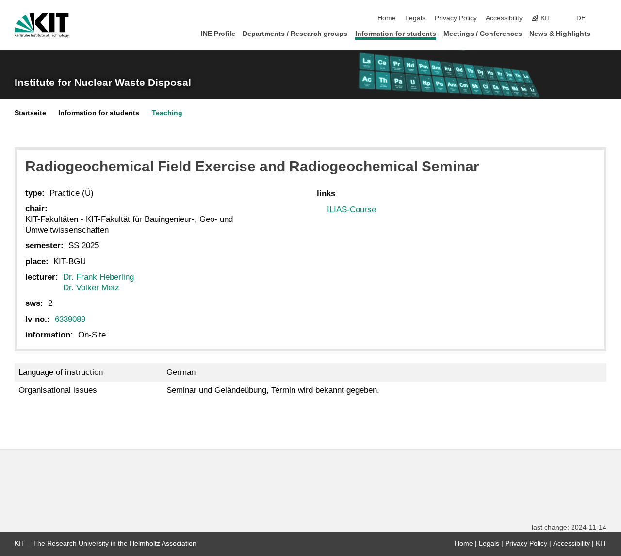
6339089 (70, 319)
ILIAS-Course (351, 209)
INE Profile (218, 33)
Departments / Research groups (295, 33)
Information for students (395, 33)
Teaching (167, 113)
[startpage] (603, 33)
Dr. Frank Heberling (98, 277)
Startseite (30, 113)
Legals (415, 18)
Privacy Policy (456, 18)
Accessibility (504, 18)
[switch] (603, 18)
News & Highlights (559, 33)
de (581, 18)
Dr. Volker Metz (91, 287)
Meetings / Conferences (482, 33)
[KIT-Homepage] (42, 25)
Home (386, 18)
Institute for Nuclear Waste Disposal (103, 82)
